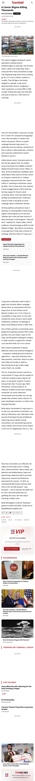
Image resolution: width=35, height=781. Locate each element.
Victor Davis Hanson (8, 642)
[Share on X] (2, 512)
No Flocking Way (7, 700)
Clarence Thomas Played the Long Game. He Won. (17, 708)
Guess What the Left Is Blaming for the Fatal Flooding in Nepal (16, 687)
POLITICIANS (18, 520)
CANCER (3, 520)
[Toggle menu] (3, 2)
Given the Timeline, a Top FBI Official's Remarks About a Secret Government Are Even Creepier (17, 611)
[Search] (32, 2)
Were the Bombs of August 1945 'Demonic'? (16, 640)
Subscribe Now (26, 549)
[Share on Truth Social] (6, 512)
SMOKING (26, 520)
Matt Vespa (5, 585)
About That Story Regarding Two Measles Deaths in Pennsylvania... (15, 582)
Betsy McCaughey (6, 14)
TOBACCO (4, 522)
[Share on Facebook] (10, 512)
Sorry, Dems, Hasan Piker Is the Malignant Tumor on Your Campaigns (16, 765)
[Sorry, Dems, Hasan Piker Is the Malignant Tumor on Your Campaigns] (17, 753)
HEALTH (10, 520)
